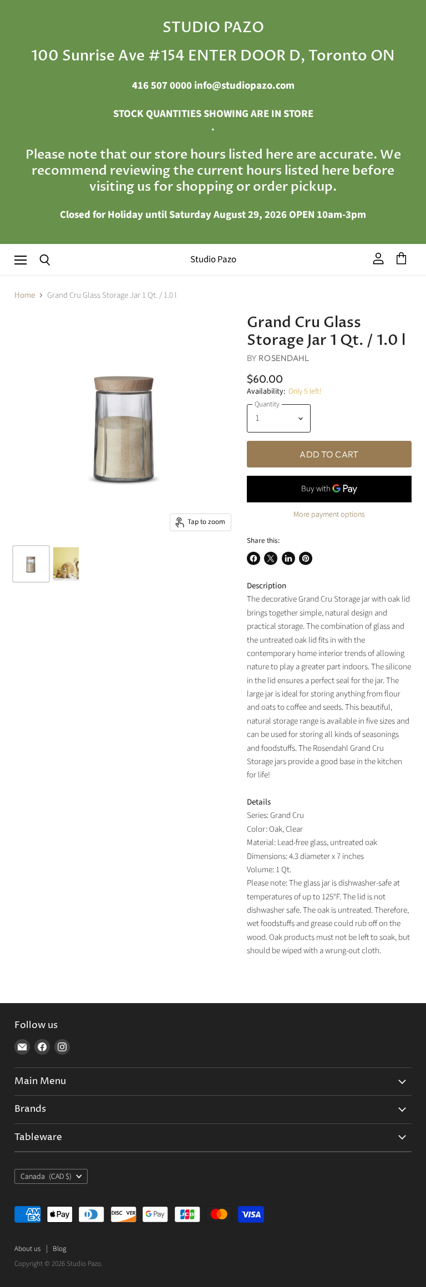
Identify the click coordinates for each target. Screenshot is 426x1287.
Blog (59, 1249)
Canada (46, 1176)
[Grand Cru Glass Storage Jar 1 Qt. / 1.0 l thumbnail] (31, 564)
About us (27, 1249)
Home (24, 295)
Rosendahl (283, 358)
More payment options (329, 514)
